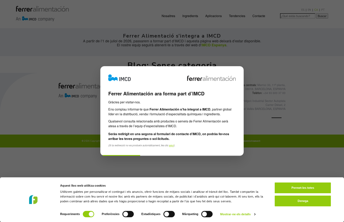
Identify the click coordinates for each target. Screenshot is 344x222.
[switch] (128, 214)
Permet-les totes (302, 187)
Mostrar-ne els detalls (235, 214)
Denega (303, 201)
